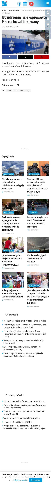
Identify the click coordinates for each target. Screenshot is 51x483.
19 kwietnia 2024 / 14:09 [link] (10, 27)
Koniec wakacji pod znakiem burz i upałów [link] (36, 258)
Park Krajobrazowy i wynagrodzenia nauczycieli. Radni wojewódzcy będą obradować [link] (11, 223)
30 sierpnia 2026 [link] (34, 265)
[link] (4, 3)
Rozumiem (35, 480)
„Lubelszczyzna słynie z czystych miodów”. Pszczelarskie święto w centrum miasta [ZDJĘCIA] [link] (38, 296)
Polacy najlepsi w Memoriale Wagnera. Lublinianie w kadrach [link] (13, 293)
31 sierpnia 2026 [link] (8, 192)
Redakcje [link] (33, 212)
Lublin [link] (9, 90)
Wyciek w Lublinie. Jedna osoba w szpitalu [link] (21, 418)
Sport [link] (6, 285)
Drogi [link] (28, 90)
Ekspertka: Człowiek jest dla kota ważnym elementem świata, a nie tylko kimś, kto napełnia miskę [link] (24, 334)
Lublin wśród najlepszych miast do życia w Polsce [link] (24, 321)
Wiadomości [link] (8, 174)
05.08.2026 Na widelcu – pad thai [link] (17, 422)
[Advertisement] (25, 121)
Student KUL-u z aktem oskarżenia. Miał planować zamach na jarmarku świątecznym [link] (37, 185)
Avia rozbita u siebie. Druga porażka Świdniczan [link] (24, 401)
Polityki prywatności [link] (20, 480)
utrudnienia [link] (18, 90)
